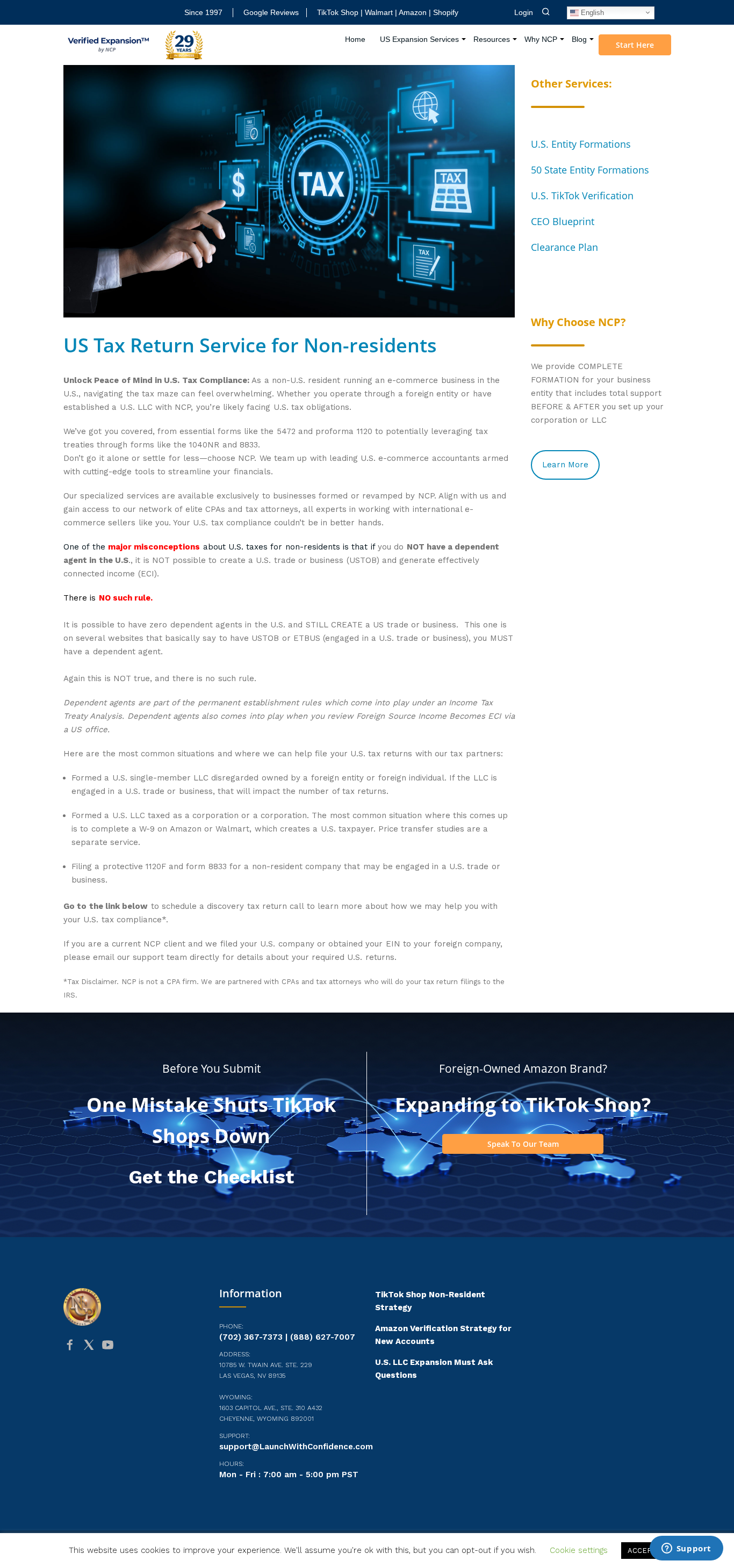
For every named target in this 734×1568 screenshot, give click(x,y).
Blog (579, 39)
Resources (491, 39)
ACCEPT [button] (642, 1551)
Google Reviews (271, 12)
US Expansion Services (419, 39)
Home (355, 39)
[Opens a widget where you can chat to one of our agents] (686, 1549)
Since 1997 (203, 12)
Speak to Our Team (523, 1144)
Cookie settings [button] (579, 1550)
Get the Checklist (211, 1177)
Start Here (635, 45)
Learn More (565, 464)
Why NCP (540, 39)
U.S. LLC (128, 815)
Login (523, 12)
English (591, 12)
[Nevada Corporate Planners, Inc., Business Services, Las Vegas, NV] (117, 1386)
